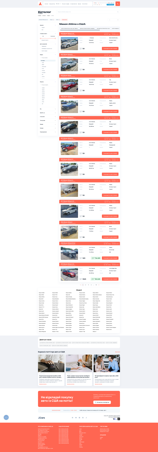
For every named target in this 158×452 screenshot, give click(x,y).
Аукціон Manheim (41, 444)
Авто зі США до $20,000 (64, 443)
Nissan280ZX (95, 292)
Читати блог (84, 3)
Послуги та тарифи (42, 436)
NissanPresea (96, 319)
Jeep (80, 440)
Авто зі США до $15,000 (64, 441)
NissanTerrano (96, 327)
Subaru (80, 444)
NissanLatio (95, 309)
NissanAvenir (95, 296)
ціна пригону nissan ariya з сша (103, 28)
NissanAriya (54, 296)
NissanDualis (95, 303)
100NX (43, 88)
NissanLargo (82, 309)
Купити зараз (44, 50)
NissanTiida (41, 329)
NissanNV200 (95, 315)
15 (96, 285)
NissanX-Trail (82, 331)
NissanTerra (81, 327)
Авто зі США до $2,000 (63, 429)
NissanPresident (109, 319)
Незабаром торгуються (47, 48)
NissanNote (54, 315)
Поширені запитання (42, 438)
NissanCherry (55, 300)
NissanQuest (109, 321)
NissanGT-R (41, 307)
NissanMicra (68, 313)
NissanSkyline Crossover (84, 325)
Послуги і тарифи (65, 3)
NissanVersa (109, 329)
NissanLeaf (41, 311)
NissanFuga (95, 305)
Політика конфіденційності (114, 417)
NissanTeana (68, 327)
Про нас (57, 3)
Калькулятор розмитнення (43, 429)
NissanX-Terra (55, 331)
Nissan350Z (41, 294)
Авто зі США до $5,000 (63, 432)
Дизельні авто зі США (104, 429)
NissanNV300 (109, 315)
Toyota (80, 434)
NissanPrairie (68, 319)
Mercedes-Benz (82, 432)
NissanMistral (82, 313)
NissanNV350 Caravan (43, 317)
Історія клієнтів (73, 3)
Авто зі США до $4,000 (63, 431)
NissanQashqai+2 (96, 321)
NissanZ (94, 331)
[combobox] (114, 20)
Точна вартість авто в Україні (110, 48)
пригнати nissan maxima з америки (87, 28)
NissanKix (41, 309)
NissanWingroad (42, 331)
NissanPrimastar (42, 321)
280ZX (43, 95)
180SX (43, 89)
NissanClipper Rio (96, 300)
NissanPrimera (55, 321)
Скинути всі (64, 19)
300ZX (43, 97)
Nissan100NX (41, 292)
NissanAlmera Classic (97, 294)
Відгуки (79, 3)
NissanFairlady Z (69, 305)
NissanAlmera (82, 294)
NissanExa (41, 305)
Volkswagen (81, 441)
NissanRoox (81, 323)
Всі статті (117, 351)
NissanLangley (69, 309)
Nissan (48, 15)
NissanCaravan (96, 298)
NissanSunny (41, 327)
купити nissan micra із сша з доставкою (69, 28)
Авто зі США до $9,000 (63, 438)
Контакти (40, 441)
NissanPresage (82, 319)
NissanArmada (69, 296)
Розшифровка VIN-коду (43, 447)
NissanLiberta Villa (69, 311)
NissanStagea (96, 325)
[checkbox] (40, 27)
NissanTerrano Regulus (111, 327)
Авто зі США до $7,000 (63, 435)
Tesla (80, 429)
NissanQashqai (82, 321)
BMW (43, 64)
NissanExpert (55, 305)
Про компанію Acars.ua (43, 432)
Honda (43, 70)
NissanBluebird (55, 298)
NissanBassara (109, 296)
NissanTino (54, 329)
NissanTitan (68, 329)
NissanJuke (81, 307)
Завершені (44, 46)
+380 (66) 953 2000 (103, 2)
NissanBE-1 (41, 298)
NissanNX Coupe (55, 317)
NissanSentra (109, 323)
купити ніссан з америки (111, 342)
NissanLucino (109, 311)
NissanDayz (68, 303)
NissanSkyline (69, 325)
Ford (43, 68)
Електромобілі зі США (104, 430)
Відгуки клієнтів (41, 439)
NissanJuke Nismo (96, 307)
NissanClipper (82, 300)
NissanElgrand (109, 303)
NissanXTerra (69, 331)
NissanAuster (82, 296)
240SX (43, 93)
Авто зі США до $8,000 (63, 436)
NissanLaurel (109, 309)
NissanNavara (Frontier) (44, 315)
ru (113, 2)
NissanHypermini (69, 307)
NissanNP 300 (69, 315)
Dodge (80, 439)
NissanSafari (95, 323)
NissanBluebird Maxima (70, 298)
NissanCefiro (41, 300)
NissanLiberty (82, 311)
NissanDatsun (55, 303)
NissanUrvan (82, 329)
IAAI (42, 29)
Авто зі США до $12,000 (64, 440)
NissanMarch (41, 313)
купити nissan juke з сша (45, 345)
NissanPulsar (68, 321)
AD (42, 103)
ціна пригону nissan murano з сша (63, 342)
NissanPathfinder (96, 317)
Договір (39, 434)
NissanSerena (42, 325)
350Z (43, 99)
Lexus (43, 76)
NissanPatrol (109, 317)
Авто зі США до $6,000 (63, 434)
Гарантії (39, 435)
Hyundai (43, 72)
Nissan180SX (55, 292)
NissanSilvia (54, 325)
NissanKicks (108, 307)
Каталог (46, 3)
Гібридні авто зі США (104, 431)
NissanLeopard (55, 311)
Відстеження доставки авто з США (45, 448)
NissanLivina (95, 311)
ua (111, 2)
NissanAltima (41, 296)
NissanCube (41, 303)
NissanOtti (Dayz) (69, 317)
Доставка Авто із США (43, 430)
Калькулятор (52, 3)
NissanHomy (55, 307)
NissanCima (68, 300)
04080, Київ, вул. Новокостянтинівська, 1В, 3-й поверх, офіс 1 (93, 410)
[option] (48, 63)
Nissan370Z (54, 294)
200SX (43, 91)
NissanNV (81, 315)
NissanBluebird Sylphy (84, 298)
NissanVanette (96, 329)
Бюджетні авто (45, 40)
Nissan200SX (69, 292)
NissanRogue (69, 323)
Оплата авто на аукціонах (43, 431)
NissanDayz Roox (83, 303)
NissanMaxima (55, 313)
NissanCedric (109, 298)
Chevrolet (44, 66)
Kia (42, 74)
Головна (39, 15)
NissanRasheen (42, 323)
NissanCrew (108, 300)
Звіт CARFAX (40, 445)
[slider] (40, 38)
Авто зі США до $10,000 (64, 439)
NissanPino (41, 319)
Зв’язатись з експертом (103, 402)
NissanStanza (109, 325)
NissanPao (81, 317)
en (109, 2)
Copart (43, 27)
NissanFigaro (82, 305)
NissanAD (68, 294)
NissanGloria (109, 305)
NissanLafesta (55, 309)
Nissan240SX (82, 292)
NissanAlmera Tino (110, 294)
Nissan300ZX (109, 292)
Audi (43, 62)
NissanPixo (54, 319)
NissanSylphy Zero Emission (58, 327)
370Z (43, 101)
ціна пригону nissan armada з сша (47, 342)
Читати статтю (42, 384)
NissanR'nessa (55, 323)
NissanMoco (95, 313)
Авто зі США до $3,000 (63, 430)
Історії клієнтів (41, 440)
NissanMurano (109, 313)
